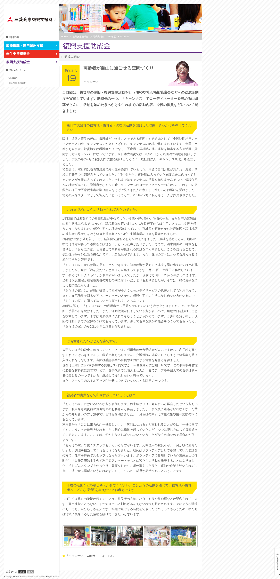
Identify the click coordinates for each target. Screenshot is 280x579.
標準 (22, 571)
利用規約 (12, 78)
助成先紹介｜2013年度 (104, 36)
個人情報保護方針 (17, 83)
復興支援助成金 (31, 62)
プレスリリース (31, 70)
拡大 (30, 571)
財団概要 (31, 37)
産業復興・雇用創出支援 (31, 45)
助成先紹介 (72, 56)
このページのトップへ (277, 561)
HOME (64, 36)
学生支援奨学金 (31, 54)
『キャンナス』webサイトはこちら (88, 555)
